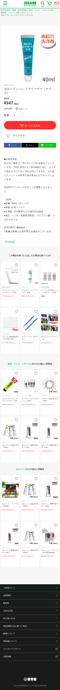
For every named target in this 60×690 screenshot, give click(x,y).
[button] (21, 113)
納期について (9, 633)
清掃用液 (11, 242)
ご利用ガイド (9, 588)
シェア (13, 145)
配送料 (6, 603)
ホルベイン (10, 85)
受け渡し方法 (9, 618)
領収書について (10, 641)
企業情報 (7, 656)
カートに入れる (32, 125)
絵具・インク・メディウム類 (21, 364)
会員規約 (7, 595)
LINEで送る (49, 145)
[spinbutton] (17, 115)
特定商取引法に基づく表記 (15, 626)
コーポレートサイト (12, 649)
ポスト (31, 145)
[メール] (56, 4)
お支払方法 (8, 611)
